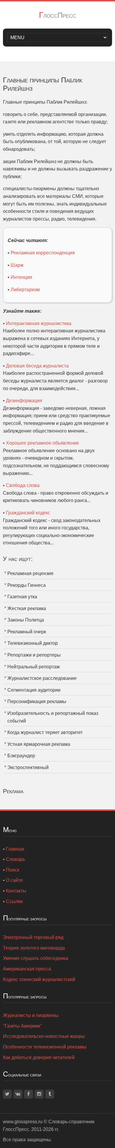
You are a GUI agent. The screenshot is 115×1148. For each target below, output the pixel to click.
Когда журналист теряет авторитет (45, 732)
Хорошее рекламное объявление (42, 442)
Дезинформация (24, 400)
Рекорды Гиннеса (26, 585)
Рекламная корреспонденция (43, 252)
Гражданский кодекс (28, 512)
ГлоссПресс (57, 15)
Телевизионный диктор (32, 643)
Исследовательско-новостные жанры (44, 1036)
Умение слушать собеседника (35, 958)
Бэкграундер (21, 755)
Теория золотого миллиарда (34, 947)
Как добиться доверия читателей (39, 1057)
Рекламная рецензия (30, 573)
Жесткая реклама (26, 608)
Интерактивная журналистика (38, 323)
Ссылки (14, 901)
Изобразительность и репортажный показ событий (52, 717)
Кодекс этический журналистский (39, 979)
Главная (15, 849)
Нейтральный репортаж (33, 666)
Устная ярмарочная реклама (38, 744)
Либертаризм (25, 289)
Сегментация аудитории (33, 690)
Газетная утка (22, 596)
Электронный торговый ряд (33, 937)
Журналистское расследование (42, 678)
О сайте (14, 880)
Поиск (12, 869)
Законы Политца (25, 619)
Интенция (21, 277)
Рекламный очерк (26, 631)
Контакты (16, 890)
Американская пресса (27, 968)
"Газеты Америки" (22, 1025)
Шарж (17, 265)
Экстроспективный (28, 767)
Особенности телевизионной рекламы (45, 1046)
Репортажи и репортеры (34, 654)
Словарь (15, 859)
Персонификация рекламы (36, 701)
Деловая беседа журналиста (37, 365)
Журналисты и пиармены (31, 1015)
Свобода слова (23, 485)
